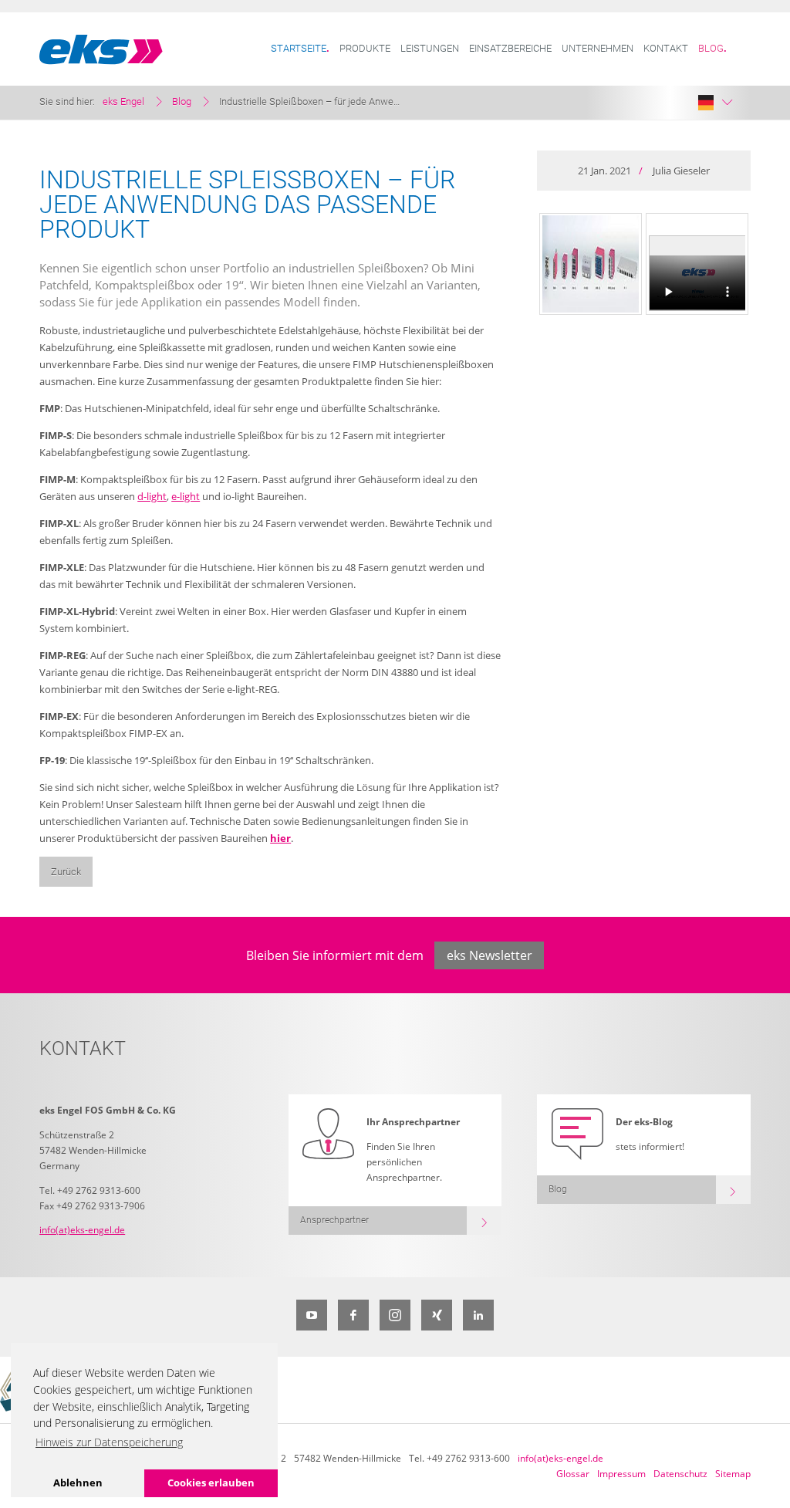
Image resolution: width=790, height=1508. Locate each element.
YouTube (311, 1315)
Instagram (395, 1315)
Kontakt (665, 48)
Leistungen (429, 48)
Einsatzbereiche (510, 48)
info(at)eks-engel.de (82, 1230)
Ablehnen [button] (78, 1482)
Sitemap (733, 1473)
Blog (711, 48)
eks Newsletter (489, 955)
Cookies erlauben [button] (211, 1482)
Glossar (572, 1473)
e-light (185, 496)
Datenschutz (680, 1473)
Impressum (621, 1473)
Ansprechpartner (334, 1220)
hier (280, 838)
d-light (152, 496)
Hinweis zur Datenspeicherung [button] (109, 1442)
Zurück (66, 871)
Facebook (353, 1315)
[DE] (715, 103)
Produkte (364, 48)
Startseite (298, 48)
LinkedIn (478, 1315)
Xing (436, 1315)
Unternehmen (597, 48)
